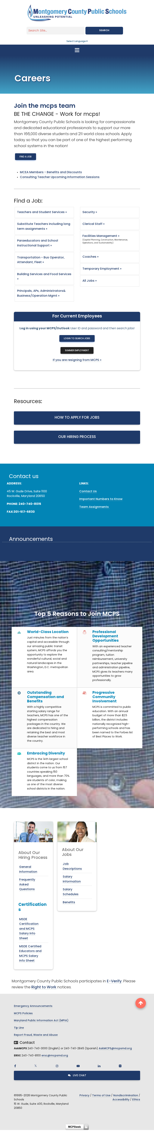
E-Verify (114, 981)
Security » (89, 212)
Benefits (69, 902)
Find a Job (26, 157)
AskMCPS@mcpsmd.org (115, 1048)
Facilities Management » (100, 236)
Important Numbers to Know (100, 499)
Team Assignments (94, 507)
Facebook (15, 1066)
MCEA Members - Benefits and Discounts (51, 172)
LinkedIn (99, 1066)
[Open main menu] (77, 50)
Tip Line (19, 1028)
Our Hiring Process (77, 437)
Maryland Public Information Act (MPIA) (41, 1020)
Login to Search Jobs (77, 339)
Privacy (84, 1095)
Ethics (136, 1099)
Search (104, 30)
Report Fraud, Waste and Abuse (36, 1035)
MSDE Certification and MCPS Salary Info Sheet (28, 929)
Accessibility (120, 1099)
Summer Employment (77, 350)
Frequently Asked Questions (27, 884)
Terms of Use (101, 1095)
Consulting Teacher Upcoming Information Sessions (60, 177)
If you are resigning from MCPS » (77, 360)
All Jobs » (89, 280)
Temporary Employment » (102, 268)
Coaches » (90, 256)
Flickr (120, 1066)
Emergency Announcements (33, 1006)
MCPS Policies (23, 1013)
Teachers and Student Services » (42, 212)
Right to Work (43, 987)
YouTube (78, 1066)
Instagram (57, 1066)
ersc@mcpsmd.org (55, 1055)
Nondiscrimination (125, 1095)
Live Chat (79, 1075)
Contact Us (88, 491)
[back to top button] (140, 1003)
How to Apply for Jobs (77, 418)
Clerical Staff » (93, 224)
